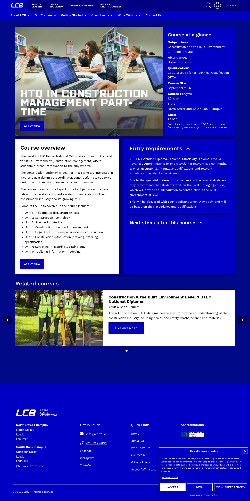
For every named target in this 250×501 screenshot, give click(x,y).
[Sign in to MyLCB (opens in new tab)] (217, 5)
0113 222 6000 (96, 443)
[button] (245, 451)
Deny (200, 487)
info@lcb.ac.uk (96, 434)
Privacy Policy (210, 495)
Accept (173, 487)
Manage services (170, 477)
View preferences (230, 487)
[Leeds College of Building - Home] (17, 6)
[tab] (120, 351)
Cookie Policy (195, 495)
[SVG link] (36, 412)
